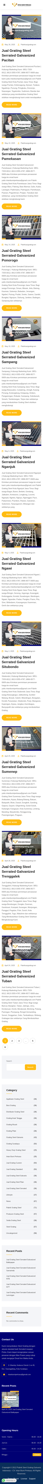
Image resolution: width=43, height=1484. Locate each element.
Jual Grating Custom (14, 1163)
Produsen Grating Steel (15, 1214)
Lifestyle (9, 1195)
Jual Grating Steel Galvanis (16, 1176)
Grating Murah (11, 1124)
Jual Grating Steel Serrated (16, 1188)
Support (32, 1479)
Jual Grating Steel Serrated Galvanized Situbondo (18, 662)
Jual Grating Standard (14, 1169)
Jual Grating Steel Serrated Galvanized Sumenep (18, 766)
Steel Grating (11, 1227)
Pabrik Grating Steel (13, 1208)
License (24, 1479)
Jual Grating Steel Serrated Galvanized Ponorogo (18, 255)
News (8, 1201)
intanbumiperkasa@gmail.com (19, 1374)
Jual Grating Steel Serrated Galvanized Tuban (18, 976)
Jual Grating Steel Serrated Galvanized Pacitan (18, 55)
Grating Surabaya (12, 1144)
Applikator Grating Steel (15, 1099)
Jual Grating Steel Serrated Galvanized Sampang (18, 357)
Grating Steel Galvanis (14, 1137)
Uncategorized (11, 1233)
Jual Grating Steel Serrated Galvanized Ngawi (18, 563)
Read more (11, 105)
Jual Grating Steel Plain (15, 1182)
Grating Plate (11, 1131)
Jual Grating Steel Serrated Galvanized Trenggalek (18, 871)
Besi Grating (11, 1105)
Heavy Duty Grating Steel (15, 1150)
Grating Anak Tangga (14, 1118)
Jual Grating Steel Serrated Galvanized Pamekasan (18, 154)
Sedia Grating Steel (13, 1220)
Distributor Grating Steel (15, 1112)
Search (9, 1061)
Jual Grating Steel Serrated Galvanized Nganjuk (18, 462)
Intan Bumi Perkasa (13, 1156)
